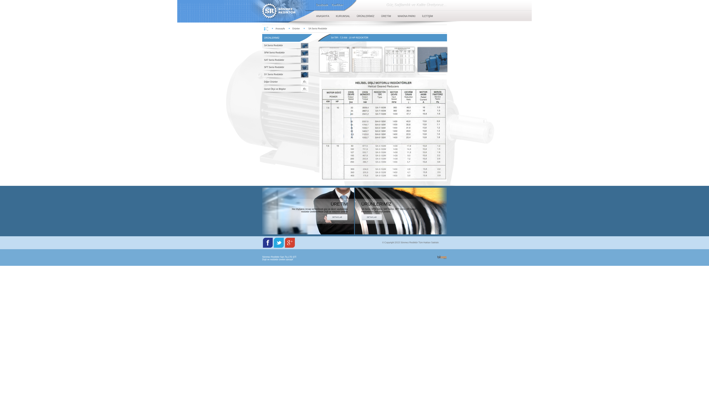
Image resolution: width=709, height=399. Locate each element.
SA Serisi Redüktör (317, 28)
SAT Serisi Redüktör (274, 60)
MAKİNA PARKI (406, 16)
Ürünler (296, 28)
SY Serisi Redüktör (273, 74)
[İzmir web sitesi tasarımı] (442, 258)
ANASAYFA (322, 16)
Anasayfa (280, 28)
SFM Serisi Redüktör (274, 52)
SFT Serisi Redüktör (274, 67)
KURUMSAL (343, 16)
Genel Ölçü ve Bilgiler (275, 89)
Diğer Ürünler (271, 82)
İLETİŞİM (427, 16)
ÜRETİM (386, 16)
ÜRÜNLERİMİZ (365, 16)
